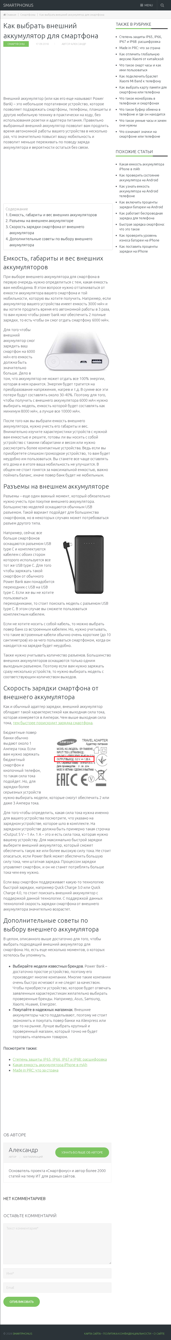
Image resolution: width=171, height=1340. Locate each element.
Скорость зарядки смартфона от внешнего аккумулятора (46, 230)
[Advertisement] (58, 70)
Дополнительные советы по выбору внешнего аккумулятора (50, 242)
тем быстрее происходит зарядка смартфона (52, 723)
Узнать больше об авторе (82, 1152)
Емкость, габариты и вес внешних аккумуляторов (53, 215)
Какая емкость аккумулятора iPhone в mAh (50, 1065)
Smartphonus (18, 5)
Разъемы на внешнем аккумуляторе (41, 220)
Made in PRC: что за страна (35, 1070)
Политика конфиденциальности (127, 1333)
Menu (149, 5)
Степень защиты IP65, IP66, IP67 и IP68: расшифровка (60, 1059)
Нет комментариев (24, 1198)
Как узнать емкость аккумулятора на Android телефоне (138, 191)
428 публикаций (33, 1157)
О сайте (159, 1333)
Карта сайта (92, 1333)
